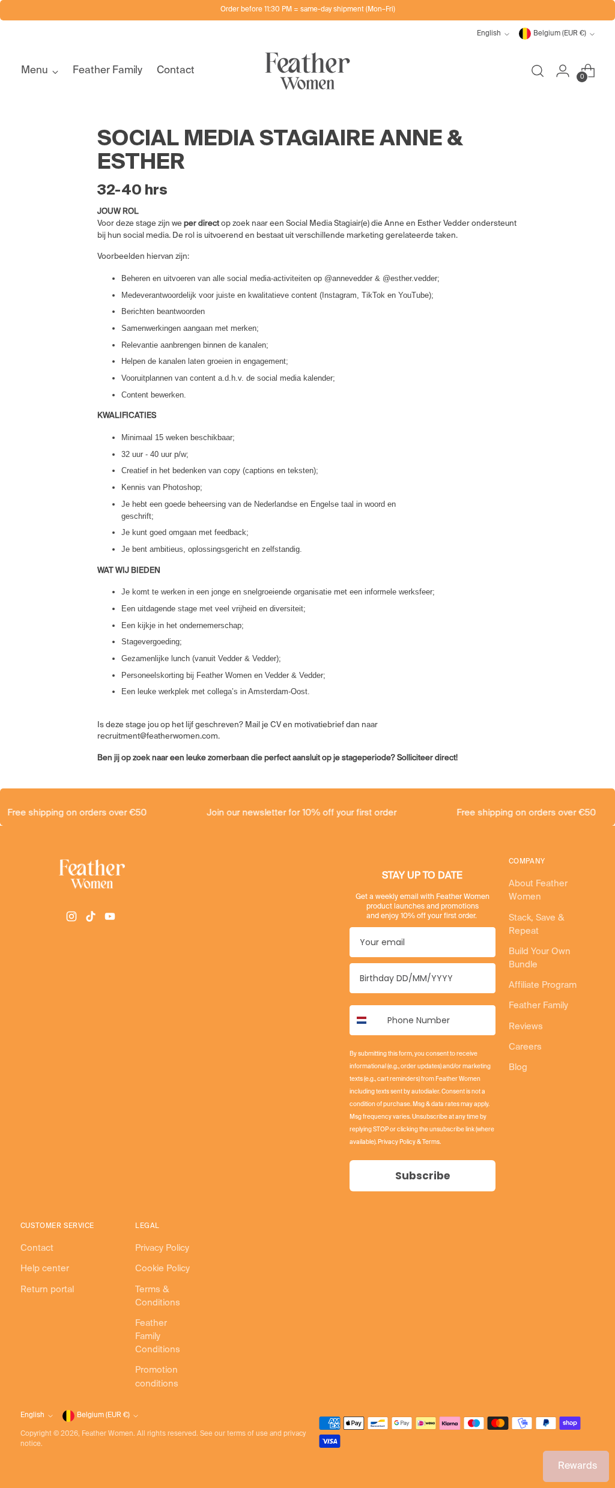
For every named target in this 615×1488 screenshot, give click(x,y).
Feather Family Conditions (157, 1336)
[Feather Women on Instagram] (72, 918)
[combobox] (365, 1020)
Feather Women (107, 1434)
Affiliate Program (543, 985)
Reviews (526, 1027)
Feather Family (538, 1006)
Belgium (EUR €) (559, 33)
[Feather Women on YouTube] (111, 918)
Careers (525, 1047)
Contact (36, 1248)
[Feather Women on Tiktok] (92, 918)
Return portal (47, 1290)
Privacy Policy (162, 1248)
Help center (44, 1269)
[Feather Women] (307, 71)
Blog (518, 1067)
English (489, 33)
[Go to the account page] (563, 71)
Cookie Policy (162, 1269)
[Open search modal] (538, 71)
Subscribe (422, 1176)
